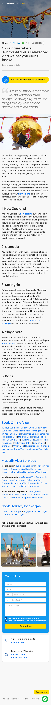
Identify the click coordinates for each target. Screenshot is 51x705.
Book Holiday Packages (21, 506)
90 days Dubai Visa (10, 427)
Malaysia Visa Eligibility (38, 472)
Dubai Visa (15, 434)
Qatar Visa (44, 434)
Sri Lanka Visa (13, 439)
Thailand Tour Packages (13, 514)
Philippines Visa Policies (32, 497)
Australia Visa (41, 439)
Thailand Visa (27, 439)
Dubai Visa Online (29, 434)
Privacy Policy (37, 698)
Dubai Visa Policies (18, 494)
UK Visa (5, 434)
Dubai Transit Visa (21, 430)
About (6, 698)
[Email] (27, 43)
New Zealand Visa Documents (33, 477)
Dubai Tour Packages (12, 511)
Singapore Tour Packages (35, 511)
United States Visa (15, 449)
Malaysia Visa (24, 437)
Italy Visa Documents (29, 486)
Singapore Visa (10, 437)
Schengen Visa (39, 430)
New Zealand (26, 213)
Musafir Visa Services (19, 460)
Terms (25, 698)
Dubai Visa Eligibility (25, 466)
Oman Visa (18, 446)
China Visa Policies (11, 497)
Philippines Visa (32, 446)
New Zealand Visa (34, 449)
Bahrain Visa (39, 443)
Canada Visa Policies (39, 494)
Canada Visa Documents (13, 480)
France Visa (7, 443)
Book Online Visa (15, 422)
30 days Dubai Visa (30, 427)
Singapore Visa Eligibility (22, 469)
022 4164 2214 (18, 642)
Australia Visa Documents (27, 483)
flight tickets (24, 193)
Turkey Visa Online (23, 443)
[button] (25, 600)
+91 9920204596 (19, 657)
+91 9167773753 (19, 654)
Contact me (41, 692)
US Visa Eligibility (18, 472)
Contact (15, 698)
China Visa (7, 446)
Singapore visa (8, 343)
